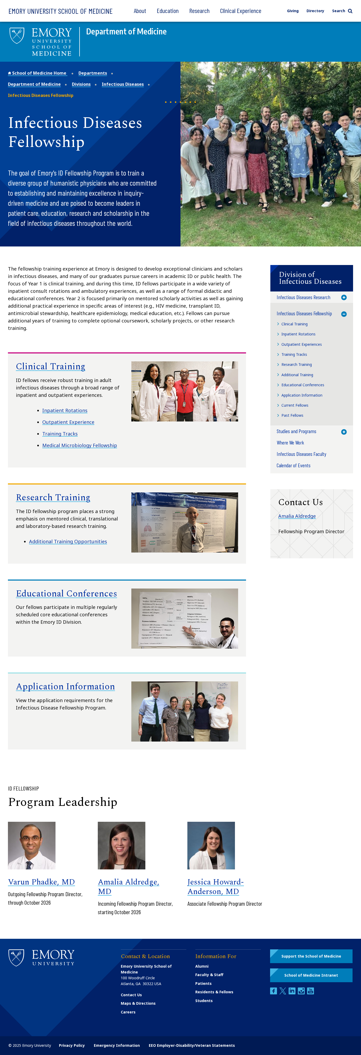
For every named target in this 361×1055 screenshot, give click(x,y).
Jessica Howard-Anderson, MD (215, 887)
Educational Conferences (66, 594)
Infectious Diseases (123, 84)
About (140, 10)
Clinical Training (50, 367)
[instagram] (302, 992)
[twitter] (283, 992)
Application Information (65, 687)
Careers (128, 1011)
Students (204, 1000)
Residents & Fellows (214, 991)
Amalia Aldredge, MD (128, 887)
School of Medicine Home (39, 73)
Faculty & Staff (209, 974)
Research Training (53, 498)
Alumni (202, 966)
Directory (315, 10)
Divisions (81, 84)
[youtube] (310, 992)
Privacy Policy (72, 1045)
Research (199, 10)
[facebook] (274, 992)
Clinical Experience (240, 10)
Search (338, 10)
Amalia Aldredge (297, 516)
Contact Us (131, 994)
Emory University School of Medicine (60, 10)
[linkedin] (293, 992)
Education (168, 10)
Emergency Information (117, 1045)
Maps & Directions (138, 1003)
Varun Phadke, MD (41, 882)
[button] (311, 278)
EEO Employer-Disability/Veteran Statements (192, 1045)
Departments (92, 73)
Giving (293, 10)
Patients (203, 983)
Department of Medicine (34, 84)
